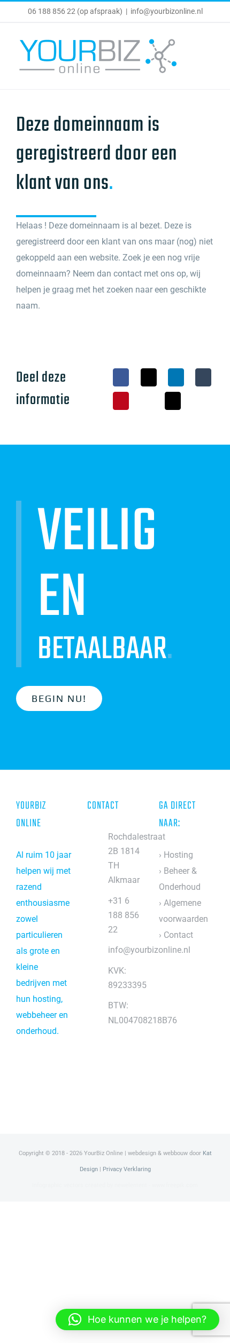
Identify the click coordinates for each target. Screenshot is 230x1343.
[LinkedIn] (176, 377)
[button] (137, 1319)
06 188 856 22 (51, 11)
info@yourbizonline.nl (167, 11)
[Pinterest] (121, 401)
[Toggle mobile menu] (209, 53)
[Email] (172, 401)
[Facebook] (121, 377)
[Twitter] (33, 1074)
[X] (148, 377)
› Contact (176, 935)
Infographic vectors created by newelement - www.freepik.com (115, 1185)
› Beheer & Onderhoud (180, 879)
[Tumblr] (203, 377)
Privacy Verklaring (127, 1169)
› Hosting (176, 855)
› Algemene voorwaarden (183, 911)
